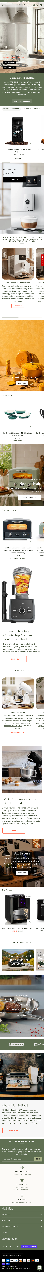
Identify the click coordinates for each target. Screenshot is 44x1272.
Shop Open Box (17, 732)
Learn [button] (4, 1233)
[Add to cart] (30, 426)
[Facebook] (2, 1246)
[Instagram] (18, 1246)
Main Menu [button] (6, 1214)
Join (38, 1159)
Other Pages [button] (7, 1220)
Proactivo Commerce (24, 1269)
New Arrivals (10, 67)
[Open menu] (3, 4)
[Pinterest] (14, 1246)
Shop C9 (14, 180)
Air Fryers (7, 890)
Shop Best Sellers (22, 101)
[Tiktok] (10, 1246)
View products (29, 497)
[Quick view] (30, 143)
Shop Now (18, 305)
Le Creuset (7, 395)
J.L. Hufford (8, 1267)
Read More (13, 1130)
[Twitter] (6, 1246)
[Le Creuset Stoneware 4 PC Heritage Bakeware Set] (17, 414)
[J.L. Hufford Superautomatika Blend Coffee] (18, 131)
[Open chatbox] (39, 1268)
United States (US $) (11, 1255)
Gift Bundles (9, 62)
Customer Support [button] (10, 1226)
